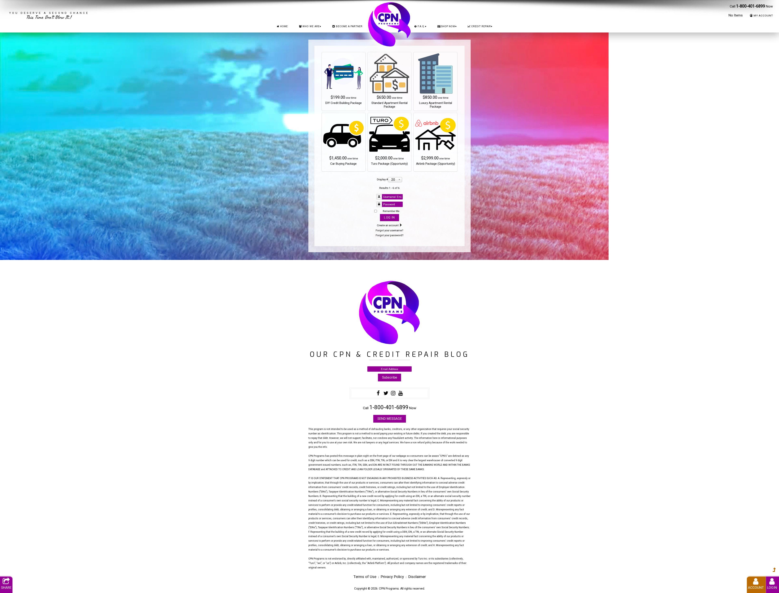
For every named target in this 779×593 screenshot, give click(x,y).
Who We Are (311, 26)
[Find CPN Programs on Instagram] (393, 393)
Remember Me (391, 211)
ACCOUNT (756, 587)
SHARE (6, 587)
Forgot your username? (389, 230)
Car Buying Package (343, 163)
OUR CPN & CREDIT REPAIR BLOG (389, 354)
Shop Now (449, 26)
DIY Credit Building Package (343, 103)
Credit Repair (481, 26)
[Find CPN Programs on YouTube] (400, 393)
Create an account (388, 225)
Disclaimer (417, 577)
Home (284, 26)
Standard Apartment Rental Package (389, 105)
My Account (763, 16)
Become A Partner (349, 26)
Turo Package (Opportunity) (389, 163)
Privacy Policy (392, 577)
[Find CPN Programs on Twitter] (385, 393)
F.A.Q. (422, 26)
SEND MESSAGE (389, 418)
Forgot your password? (389, 235)
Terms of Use (364, 577)
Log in (389, 217)
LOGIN (772, 587)
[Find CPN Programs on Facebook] (378, 393)
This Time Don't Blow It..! (49, 15)
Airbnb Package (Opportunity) (435, 163)
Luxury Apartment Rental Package (435, 105)
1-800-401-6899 (750, 6)
